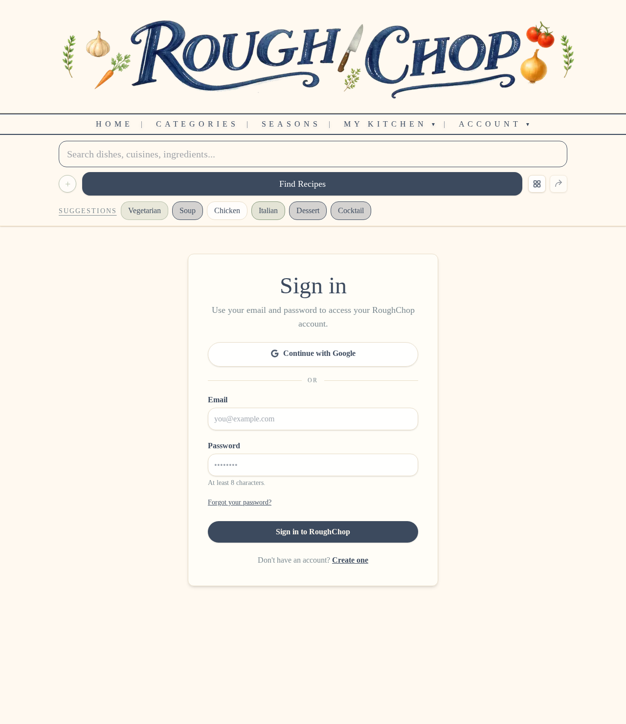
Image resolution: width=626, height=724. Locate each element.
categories (197, 124)
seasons (291, 124)
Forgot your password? (239, 502)
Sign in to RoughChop (313, 531)
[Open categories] (537, 184)
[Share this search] (558, 184)
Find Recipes (302, 184)
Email (217, 399)
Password (224, 445)
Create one (350, 560)
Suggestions (88, 211)
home (114, 124)
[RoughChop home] (313, 56)
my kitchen (390, 124)
